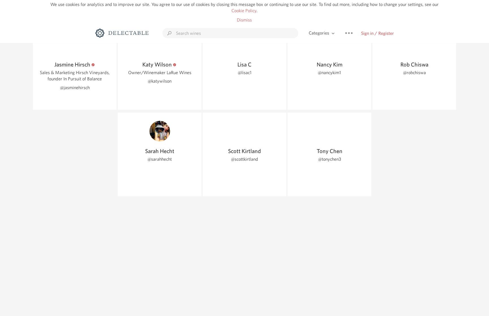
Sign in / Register (377, 33)
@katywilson (159, 81)
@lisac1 (245, 72)
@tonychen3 (329, 159)
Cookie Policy (243, 10)
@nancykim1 (329, 72)
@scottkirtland (244, 159)
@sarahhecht (159, 159)
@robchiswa (414, 72)
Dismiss (244, 20)
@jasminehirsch (75, 87)
